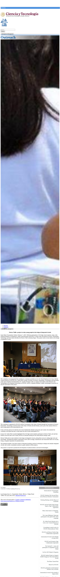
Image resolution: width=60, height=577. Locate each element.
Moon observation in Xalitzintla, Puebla (50, 511)
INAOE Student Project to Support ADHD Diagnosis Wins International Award (49, 557)
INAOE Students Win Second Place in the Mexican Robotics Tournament (49, 496)
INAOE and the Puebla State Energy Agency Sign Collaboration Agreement (49, 506)
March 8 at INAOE (53, 564)
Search (2, 31)
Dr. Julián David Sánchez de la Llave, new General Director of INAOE (50, 523)
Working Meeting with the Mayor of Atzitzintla (49, 500)
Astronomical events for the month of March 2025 (49, 573)
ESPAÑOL (3, 8)
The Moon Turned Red (52, 561)
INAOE (6, 325)
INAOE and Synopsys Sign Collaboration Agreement (51, 542)
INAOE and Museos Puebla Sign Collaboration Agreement (50, 532)
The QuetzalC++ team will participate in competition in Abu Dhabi (50, 547)
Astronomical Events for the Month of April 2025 (49, 537)
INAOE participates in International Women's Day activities (49, 568)
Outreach (6, 327)
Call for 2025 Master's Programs (50, 552)
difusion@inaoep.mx (20, 495)
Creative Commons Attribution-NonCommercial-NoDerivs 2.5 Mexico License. (16, 500)
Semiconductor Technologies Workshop (51, 491)
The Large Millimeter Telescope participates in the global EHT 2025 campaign (49, 517)
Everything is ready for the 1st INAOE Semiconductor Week (51, 528)
